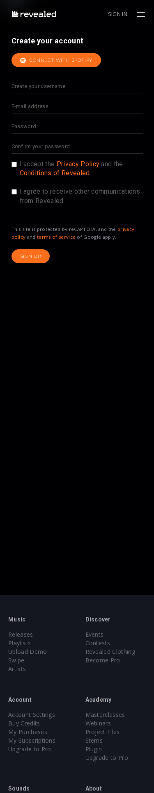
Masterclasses (105, 714)
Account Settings (31, 714)
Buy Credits (24, 723)
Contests (97, 643)
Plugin (93, 749)
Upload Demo (27, 651)
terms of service (56, 237)
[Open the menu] (142, 14)
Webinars (98, 723)
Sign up (30, 256)
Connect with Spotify (60, 60)
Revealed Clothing (110, 651)
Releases (20, 634)
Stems (94, 740)
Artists (17, 669)
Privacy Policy (78, 164)
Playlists (19, 643)
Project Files (102, 732)
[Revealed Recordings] (34, 13)
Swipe (16, 660)
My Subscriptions (31, 740)
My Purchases (27, 732)
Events (94, 634)
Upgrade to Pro (29, 749)
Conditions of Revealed (55, 173)
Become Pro (102, 660)
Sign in (117, 14)
